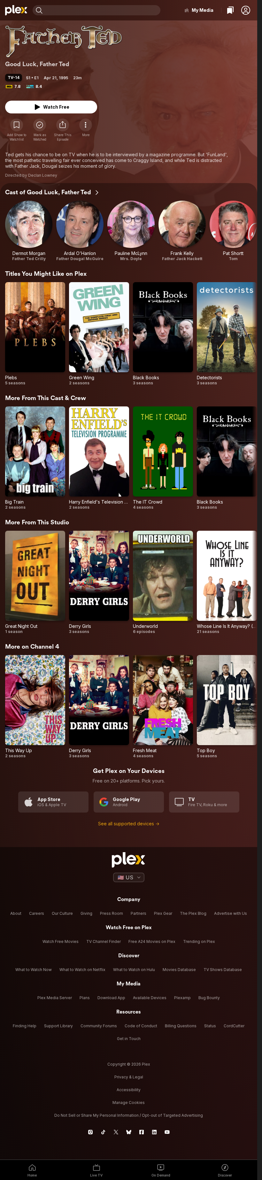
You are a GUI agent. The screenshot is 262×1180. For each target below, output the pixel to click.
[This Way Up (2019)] (35, 707)
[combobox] (102, 10)
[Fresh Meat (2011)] (163, 707)
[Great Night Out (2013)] (35, 582)
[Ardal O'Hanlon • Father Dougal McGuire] (80, 231)
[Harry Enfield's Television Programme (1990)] (99, 458)
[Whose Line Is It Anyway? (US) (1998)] (227, 582)
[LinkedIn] (154, 1132)
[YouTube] (167, 1132)
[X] (116, 1132)
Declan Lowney (42, 175)
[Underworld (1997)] (163, 582)
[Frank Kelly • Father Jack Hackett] (182, 231)
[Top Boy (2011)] (227, 707)
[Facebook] (141, 1132)
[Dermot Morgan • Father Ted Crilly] (28, 231)
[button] (245, 10)
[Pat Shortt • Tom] (233, 231)
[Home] (16, 10)
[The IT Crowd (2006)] (163, 458)
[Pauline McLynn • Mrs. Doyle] (131, 231)
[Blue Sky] (128, 1132)
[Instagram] (90, 1132)
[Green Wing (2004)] (99, 334)
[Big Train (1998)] (35, 458)
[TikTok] (103, 1132)
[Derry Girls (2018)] (99, 582)
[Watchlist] (230, 10)
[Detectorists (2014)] (227, 334)
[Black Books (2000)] (163, 334)
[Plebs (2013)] (35, 334)
